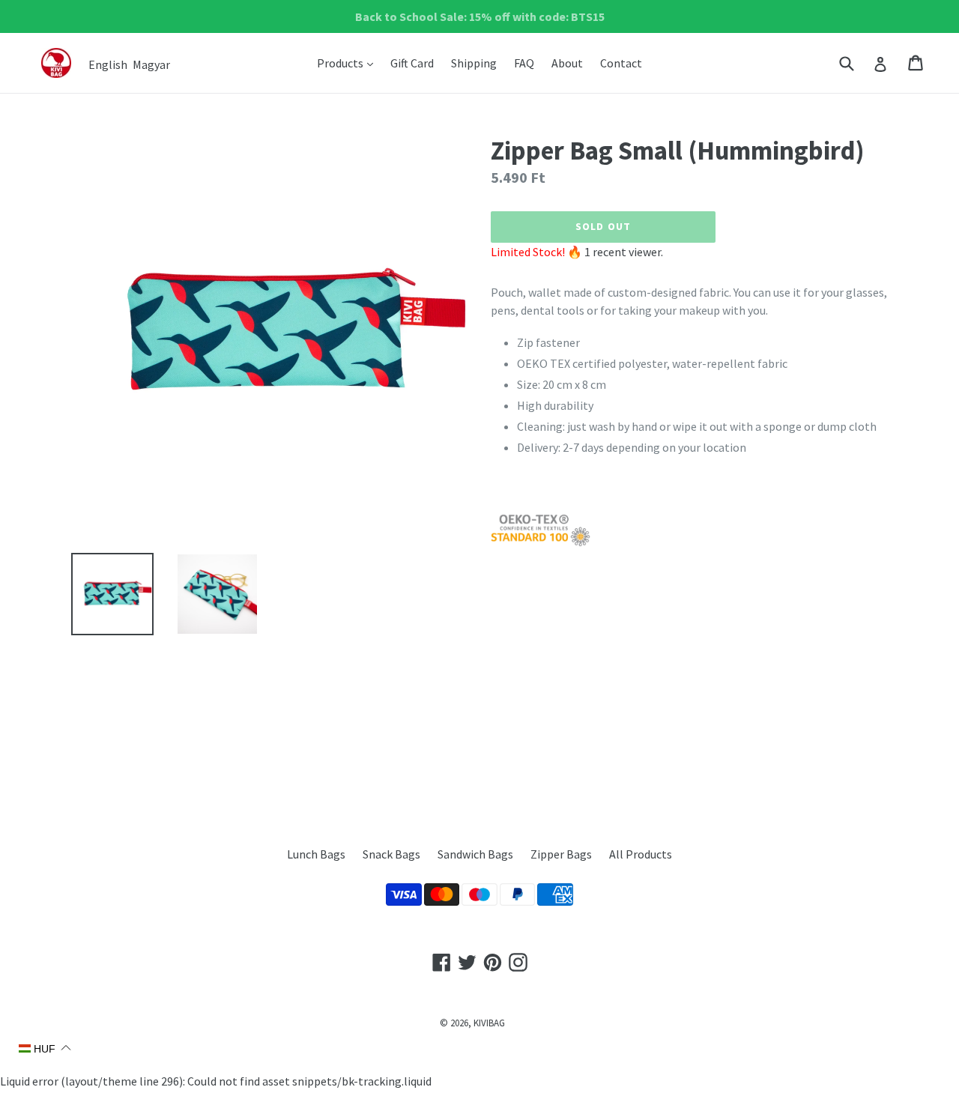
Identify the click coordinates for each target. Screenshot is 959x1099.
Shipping (474, 62)
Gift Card (412, 62)
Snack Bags (391, 854)
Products (349, 62)
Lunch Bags (316, 854)
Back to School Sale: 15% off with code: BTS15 (480, 16)
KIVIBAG (489, 1023)
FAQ (524, 62)
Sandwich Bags (475, 854)
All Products (640, 854)
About (567, 62)
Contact (621, 62)
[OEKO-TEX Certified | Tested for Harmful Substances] (540, 542)
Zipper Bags (561, 854)
